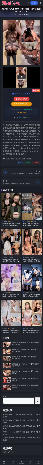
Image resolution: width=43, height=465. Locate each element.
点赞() (37, 162)
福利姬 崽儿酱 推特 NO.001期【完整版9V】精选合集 (25, 386)
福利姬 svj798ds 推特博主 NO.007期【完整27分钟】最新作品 (31, 296)
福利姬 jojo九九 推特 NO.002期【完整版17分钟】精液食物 (11, 261)
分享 (21, 162)
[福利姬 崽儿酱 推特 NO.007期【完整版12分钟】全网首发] (7, 344)
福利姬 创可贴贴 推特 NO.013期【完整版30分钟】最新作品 (31, 261)
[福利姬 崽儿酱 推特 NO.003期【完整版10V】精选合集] (7, 373)
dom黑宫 (6, 293)
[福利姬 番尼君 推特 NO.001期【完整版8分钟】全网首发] (11, 206)
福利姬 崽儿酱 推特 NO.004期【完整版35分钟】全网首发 (25, 365)
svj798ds (26, 293)
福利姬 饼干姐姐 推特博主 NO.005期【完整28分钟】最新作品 (10, 332)
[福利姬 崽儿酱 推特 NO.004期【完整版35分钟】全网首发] (7, 365)
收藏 (28, 162)
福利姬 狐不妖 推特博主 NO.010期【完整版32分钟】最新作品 (31, 332)
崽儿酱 (17, 14)
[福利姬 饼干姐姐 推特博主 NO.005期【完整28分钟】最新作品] (11, 313)
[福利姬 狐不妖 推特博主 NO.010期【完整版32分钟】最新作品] (32, 313)
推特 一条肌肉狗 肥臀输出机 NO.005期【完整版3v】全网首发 (31, 225)
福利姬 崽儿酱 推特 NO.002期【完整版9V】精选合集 (25, 379)
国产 (12, 159)
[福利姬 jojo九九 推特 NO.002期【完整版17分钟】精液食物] (11, 242)
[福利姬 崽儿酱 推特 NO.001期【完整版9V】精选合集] (7, 387)
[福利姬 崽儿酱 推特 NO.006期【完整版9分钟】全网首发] (7, 351)
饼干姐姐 (11, 328)
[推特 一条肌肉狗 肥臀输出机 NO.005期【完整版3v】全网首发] (32, 206)
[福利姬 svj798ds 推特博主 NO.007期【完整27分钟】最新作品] (32, 277)
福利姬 (21, 14)
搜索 (4, 396)
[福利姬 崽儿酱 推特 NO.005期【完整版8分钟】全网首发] (7, 358)
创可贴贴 (26, 257)
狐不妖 (26, 328)
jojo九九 (6, 257)
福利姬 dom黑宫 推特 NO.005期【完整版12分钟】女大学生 (10, 296)
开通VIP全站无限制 (22, 104)
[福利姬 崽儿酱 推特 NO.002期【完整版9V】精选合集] (7, 380)
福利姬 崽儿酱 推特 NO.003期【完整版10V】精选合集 (26, 372)
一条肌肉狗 (27, 222)
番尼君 (5, 222)
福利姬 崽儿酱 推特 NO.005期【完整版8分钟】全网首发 (25, 357)
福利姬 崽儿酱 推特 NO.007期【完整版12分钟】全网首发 (25, 343)
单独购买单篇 (22, 99)
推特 (23, 159)
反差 (7, 159)
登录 (35, 3)
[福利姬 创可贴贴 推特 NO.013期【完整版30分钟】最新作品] (32, 242)
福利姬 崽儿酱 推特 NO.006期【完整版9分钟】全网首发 (25, 350)
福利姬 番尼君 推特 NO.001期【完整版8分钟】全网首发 (11, 225)
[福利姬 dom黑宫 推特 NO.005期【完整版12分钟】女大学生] (11, 277)
